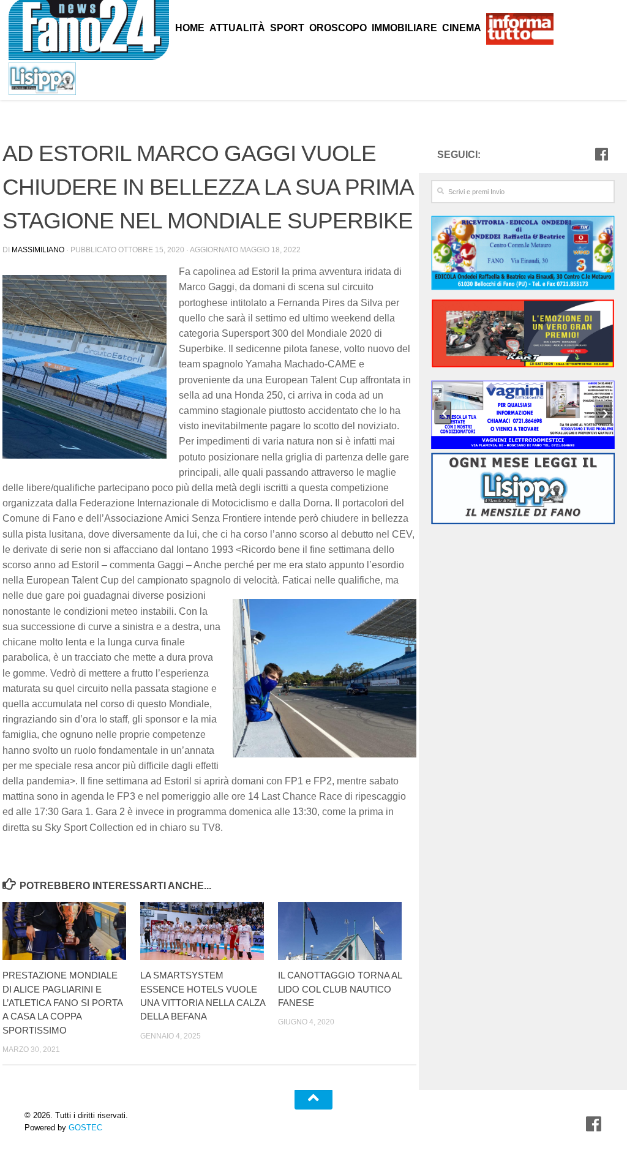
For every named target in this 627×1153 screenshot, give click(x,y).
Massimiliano (38, 250)
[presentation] (442, 412)
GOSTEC (84, 1127)
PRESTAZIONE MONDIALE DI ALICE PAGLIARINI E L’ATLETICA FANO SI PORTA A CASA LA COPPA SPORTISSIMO (62, 1003)
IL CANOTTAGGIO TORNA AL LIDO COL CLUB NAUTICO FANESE (340, 989)
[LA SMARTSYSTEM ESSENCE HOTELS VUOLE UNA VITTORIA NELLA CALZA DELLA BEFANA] (208, 931)
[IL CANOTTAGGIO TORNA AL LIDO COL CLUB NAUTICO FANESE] (346, 931)
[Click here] (523, 335)
